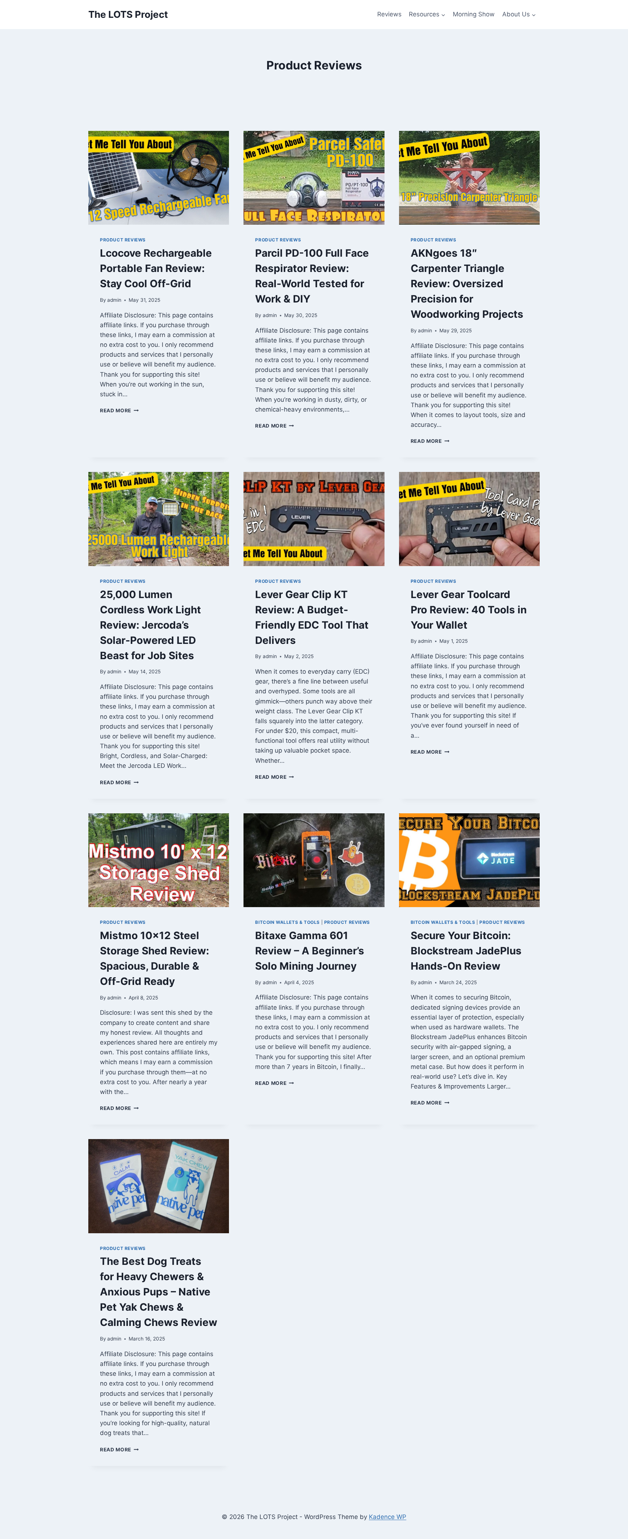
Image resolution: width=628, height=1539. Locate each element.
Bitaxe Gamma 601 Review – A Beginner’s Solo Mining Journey (309, 950)
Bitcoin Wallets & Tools (287, 922)
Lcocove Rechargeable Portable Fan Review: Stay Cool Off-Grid (156, 268)
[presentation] (158, 178)
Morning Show (474, 14)
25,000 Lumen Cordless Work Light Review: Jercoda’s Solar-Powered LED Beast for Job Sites (150, 625)
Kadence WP (387, 1516)
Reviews (389, 14)
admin (114, 300)
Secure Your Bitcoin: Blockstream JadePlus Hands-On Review (466, 950)
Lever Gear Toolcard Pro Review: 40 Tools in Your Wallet (469, 609)
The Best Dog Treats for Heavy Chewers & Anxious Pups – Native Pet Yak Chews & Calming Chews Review (158, 1291)
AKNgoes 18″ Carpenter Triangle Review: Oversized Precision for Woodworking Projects (467, 283)
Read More (119, 410)
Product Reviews (123, 240)
